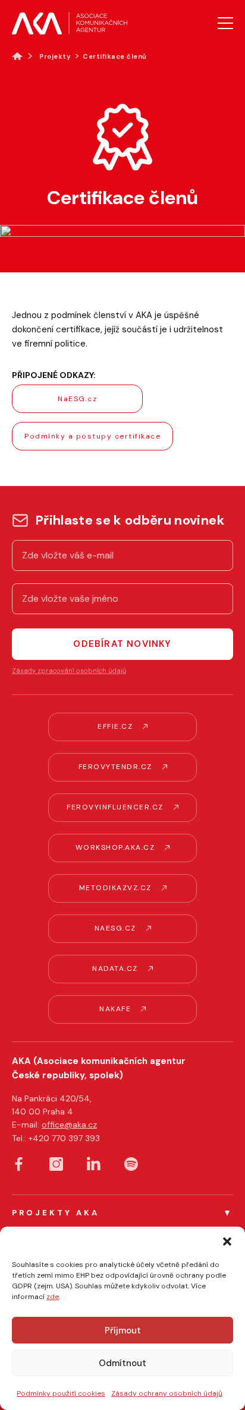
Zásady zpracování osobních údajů (69, 670)
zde (52, 1296)
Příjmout (123, 1330)
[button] (227, 1241)
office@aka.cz (69, 1124)
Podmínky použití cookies (61, 1393)
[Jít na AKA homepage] (69, 23)
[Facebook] (19, 1164)
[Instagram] (56, 1164)
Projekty (55, 56)
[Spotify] (131, 1164)
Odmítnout (122, 1363)
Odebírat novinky (122, 644)
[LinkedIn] (93, 1163)
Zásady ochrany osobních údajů (166, 1393)
